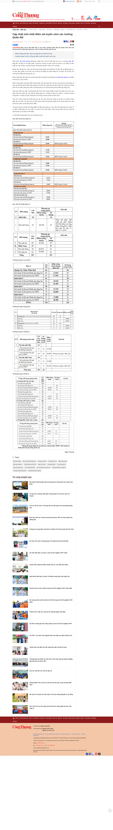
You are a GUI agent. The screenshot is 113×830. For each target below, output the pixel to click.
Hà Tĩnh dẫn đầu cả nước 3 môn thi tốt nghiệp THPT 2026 (48, 553)
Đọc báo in (28, 19)
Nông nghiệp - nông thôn (59, 29)
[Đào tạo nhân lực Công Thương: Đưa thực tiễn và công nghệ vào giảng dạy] (20, 520)
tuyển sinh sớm (42, 464)
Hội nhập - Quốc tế (80, 23)
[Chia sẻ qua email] (71, 45)
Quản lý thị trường (33, 23)
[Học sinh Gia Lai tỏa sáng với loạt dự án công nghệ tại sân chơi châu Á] (20, 709)
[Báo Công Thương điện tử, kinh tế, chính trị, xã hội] (26, 15)
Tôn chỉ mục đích (75, 734)
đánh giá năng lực (63, 77)
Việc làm (86, 29)
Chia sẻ (16, 44)
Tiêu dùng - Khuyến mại (90, 23)
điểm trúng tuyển (62, 461)
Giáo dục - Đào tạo (19, 29)
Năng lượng (72, 23)
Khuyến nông (42, 29)
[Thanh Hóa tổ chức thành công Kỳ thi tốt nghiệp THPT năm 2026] (20, 591)
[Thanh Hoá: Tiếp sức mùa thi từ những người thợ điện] (20, 615)
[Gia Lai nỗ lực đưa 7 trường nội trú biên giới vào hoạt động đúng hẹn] (20, 509)
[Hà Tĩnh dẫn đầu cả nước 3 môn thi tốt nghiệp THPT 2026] (20, 556)
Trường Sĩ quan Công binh (19, 470)
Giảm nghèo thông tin (37, 19)
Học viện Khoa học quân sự (43, 467)
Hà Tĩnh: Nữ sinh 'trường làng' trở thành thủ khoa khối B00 (48, 541)
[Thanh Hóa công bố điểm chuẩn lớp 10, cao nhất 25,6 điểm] (20, 568)
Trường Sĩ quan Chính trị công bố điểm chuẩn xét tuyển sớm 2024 (35, 56)
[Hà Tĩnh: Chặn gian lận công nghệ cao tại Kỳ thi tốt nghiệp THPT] (20, 627)
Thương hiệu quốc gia (18, 19)
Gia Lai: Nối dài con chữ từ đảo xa (40, 671)
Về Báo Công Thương (38, 734)
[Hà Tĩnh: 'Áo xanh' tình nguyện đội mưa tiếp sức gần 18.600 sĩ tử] (20, 638)
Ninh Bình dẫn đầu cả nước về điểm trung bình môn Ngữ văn (49, 576)
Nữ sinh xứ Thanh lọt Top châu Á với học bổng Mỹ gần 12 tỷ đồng (51, 694)
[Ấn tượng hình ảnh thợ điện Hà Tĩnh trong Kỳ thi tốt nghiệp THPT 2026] (20, 603)
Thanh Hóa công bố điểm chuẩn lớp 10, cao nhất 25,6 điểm (48, 564)
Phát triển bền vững (71, 29)
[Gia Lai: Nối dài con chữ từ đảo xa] (20, 674)
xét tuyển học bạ (53, 461)
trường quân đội (51, 464)
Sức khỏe (79, 29)
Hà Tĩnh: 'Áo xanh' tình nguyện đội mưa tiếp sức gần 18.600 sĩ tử (50, 635)
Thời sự (17, 23)
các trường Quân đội (30, 467)
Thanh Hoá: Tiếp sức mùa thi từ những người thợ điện (47, 612)
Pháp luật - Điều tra (57, 23)
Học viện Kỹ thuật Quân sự (29, 461)
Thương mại (42, 23)
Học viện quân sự (61, 464)
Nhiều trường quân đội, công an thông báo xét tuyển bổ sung (33, 53)
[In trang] (73, 45)
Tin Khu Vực (77, 19)
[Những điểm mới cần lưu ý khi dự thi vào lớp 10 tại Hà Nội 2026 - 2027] (20, 686)
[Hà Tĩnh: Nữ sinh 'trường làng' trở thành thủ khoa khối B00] (20, 544)
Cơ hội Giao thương (60, 19)
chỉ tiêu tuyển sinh (42, 461)
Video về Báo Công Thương (52, 734)
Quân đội (71, 61)
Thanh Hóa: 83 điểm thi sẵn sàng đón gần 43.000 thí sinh (48, 647)
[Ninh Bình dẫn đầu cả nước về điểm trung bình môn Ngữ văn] (20, 579)
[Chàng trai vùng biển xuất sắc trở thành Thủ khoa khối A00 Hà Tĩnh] (20, 532)
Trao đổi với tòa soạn (65, 734)
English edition (69, 1)
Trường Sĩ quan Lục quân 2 (59, 467)
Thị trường (65, 23)
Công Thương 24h (24, 23)
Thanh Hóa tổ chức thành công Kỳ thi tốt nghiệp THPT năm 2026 (50, 588)
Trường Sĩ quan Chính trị (30, 464)
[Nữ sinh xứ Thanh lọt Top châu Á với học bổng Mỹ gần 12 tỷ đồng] (20, 697)
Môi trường (49, 29)
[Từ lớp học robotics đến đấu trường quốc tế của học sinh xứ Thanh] (20, 497)
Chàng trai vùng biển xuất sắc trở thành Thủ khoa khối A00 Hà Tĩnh (51, 529)
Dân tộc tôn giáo (48, 19)
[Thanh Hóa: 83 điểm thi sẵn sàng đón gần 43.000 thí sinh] (20, 650)
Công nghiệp (48, 23)
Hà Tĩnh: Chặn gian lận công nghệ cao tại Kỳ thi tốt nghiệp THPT (50, 623)
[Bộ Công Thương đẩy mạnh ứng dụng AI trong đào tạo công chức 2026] (20, 485)
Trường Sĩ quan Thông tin (34, 470)
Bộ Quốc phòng (25, 61)
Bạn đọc (15, 26)
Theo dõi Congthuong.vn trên (38, 41)
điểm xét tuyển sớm (18, 467)
